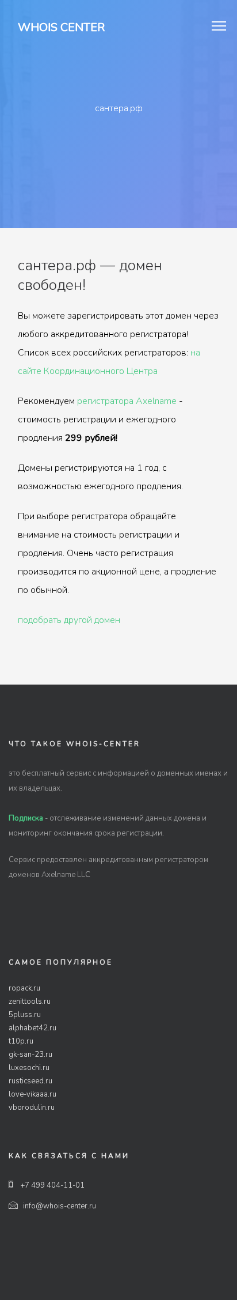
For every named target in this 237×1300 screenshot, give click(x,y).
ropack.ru (24, 988)
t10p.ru (21, 1041)
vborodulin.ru (32, 1107)
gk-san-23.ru (30, 1054)
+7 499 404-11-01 (52, 1185)
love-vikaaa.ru (32, 1094)
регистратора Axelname (127, 401)
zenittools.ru (30, 1001)
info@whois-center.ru (59, 1206)
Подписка (26, 818)
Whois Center (61, 27)
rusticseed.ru (30, 1081)
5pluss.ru (25, 1015)
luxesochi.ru (29, 1068)
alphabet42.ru (32, 1028)
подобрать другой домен (69, 620)
